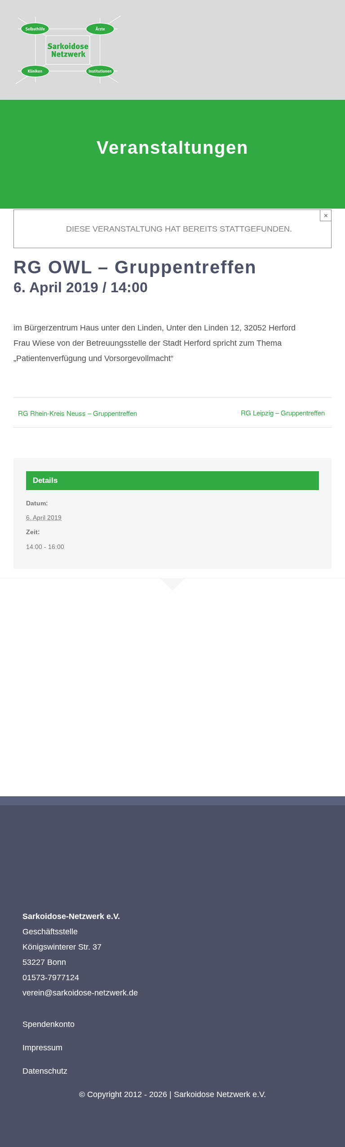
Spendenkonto (48, 1024)
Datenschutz (44, 1071)
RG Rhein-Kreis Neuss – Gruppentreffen (77, 413)
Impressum (42, 1047)
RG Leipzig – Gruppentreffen (283, 412)
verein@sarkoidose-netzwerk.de (80, 992)
